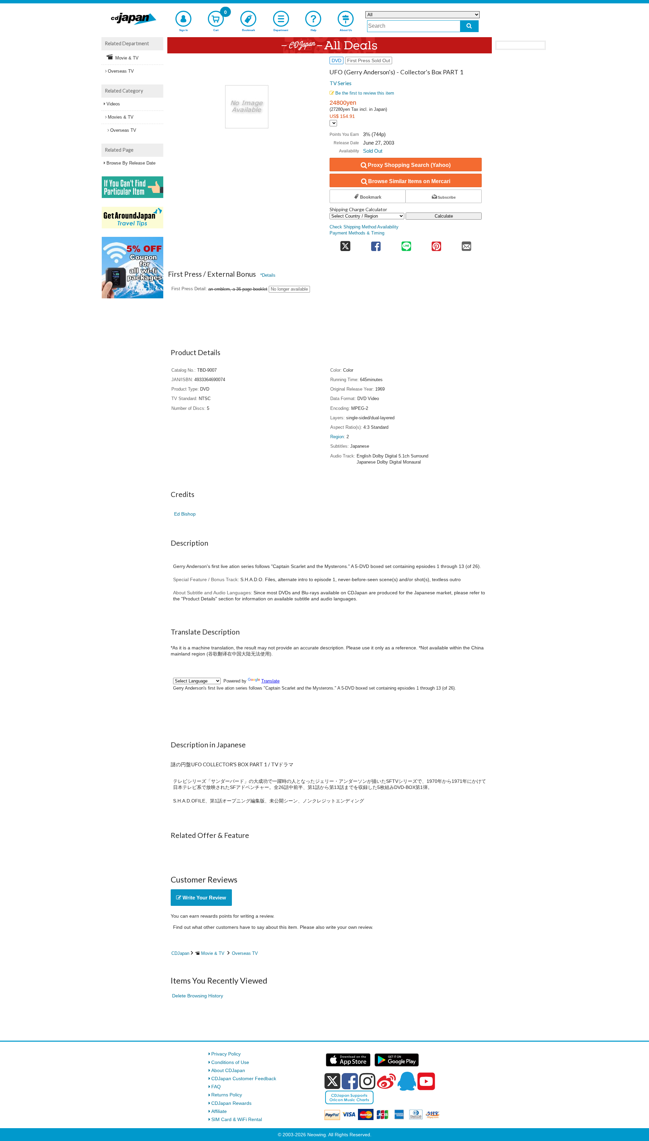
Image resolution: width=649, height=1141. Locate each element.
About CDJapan (228, 1070)
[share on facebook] (376, 244)
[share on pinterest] (436, 244)
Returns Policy (226, 1094)
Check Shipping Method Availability (364, 227)
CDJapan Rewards (231, 1103)
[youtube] (426, 1081)
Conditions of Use (230, 1062)
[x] (332, 1081)
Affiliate (219, 1111)
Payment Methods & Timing (357, 233)
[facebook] (350, 1081)
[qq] (406, 1081)
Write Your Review (203, 897)
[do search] (469, 26)
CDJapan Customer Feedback (243, 1078)
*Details (267, 275)
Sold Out (372, 151)
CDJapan (180, 953)
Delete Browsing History (197, 995)
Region (337, 437)
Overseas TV (245, 953)
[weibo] (386, 1081)
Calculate (444, 216)
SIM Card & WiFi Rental (236, 1119)
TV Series (341, 83)
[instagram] (367, 1081)
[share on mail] (467, 244)
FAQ (216, 1086)
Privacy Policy (226, 1054)
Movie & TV (212, 953)
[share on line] (406, 244)
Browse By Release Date (130, 163)
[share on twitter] (345, 244)
